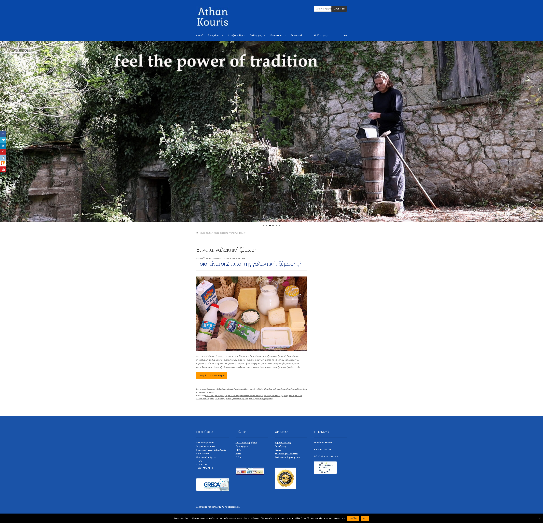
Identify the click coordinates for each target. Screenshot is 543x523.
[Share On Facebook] (3, 134)
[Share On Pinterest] (3, 152)
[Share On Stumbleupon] (3, 163)
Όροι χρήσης (242, 446)
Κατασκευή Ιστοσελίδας (286, 453)
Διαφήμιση (280, 446)
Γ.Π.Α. (238, 449)
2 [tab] (266, 225)
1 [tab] (263, 225)
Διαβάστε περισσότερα (212, 375)
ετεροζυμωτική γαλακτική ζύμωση (272, 395)
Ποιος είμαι (213, 35)
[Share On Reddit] (3, 158)
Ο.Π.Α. (238, 457)
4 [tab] (273, 225)
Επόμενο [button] (539, 131)
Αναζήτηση (339, 8)
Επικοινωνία (297, 35)
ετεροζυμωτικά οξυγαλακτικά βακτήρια (239, 395)
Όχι (364, 518)
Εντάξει (353, 518)
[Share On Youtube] (3, 169)
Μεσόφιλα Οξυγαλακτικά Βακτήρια (269, 389)
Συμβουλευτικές (283, 442)
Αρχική (199, 35)
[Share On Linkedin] (3, 146)
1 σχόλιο (241, 258)
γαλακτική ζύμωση (212, 395)
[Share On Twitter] (3, 140)
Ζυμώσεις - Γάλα (214, 389)
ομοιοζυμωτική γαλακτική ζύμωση (233, 398)
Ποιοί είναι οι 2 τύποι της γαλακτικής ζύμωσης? (248, 263)
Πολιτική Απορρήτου (246, 442)
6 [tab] (279, 225)
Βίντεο (278, 449)
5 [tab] (276, 225)
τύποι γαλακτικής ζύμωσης (261, 398)
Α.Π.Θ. (238, 453)
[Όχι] (539, 518)
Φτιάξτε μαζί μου (236, 35)
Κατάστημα (276, 35)
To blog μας (256, 35)
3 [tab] (270, 225)
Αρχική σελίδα (206, 233)
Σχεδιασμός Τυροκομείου (287, 457)
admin (232, 258)
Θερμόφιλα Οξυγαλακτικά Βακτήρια (238, 389)
